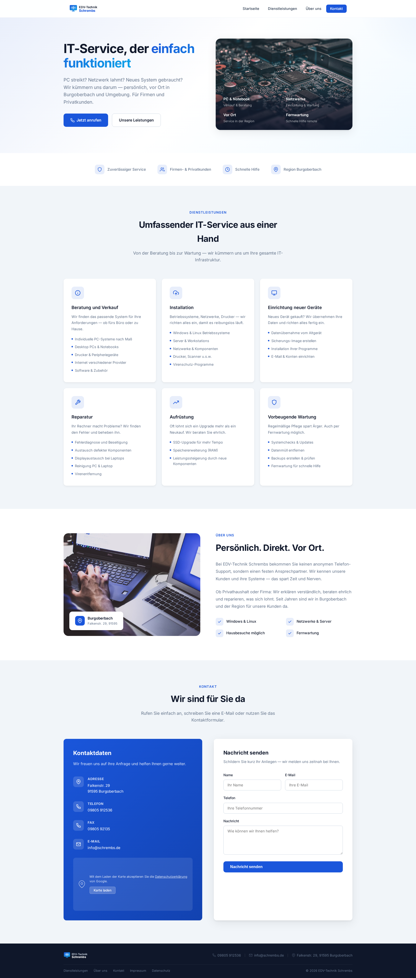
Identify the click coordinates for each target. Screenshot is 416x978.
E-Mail (290, 775)
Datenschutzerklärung (171, 876)
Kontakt (336, 9)
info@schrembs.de (104, 847)
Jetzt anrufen (89, 120)
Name (228, 775)
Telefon (229, 798)
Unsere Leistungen (136, 120)
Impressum (138, 970)
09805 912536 (100, 810)
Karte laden (102, 890)
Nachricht (231, 821)
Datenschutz (161, 970)
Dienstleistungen (282, 9)
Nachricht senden (246, 867)
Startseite (251, 9)
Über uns (313, 9)
